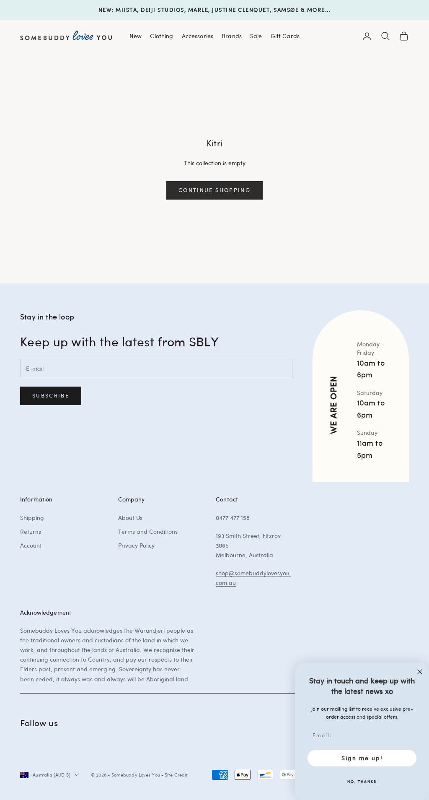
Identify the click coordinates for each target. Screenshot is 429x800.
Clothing (161, 35)
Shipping (32, 518)
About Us (130, 518)
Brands (232, 35)
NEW (105, 9)
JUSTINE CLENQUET (241, 9)
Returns (30, 531)
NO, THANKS (362, 781)
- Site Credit (174, 774)
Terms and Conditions (148, 531)
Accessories (198, 35)
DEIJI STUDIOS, (163, 9)
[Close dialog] (420, 672)
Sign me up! (362, 758)
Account (31, 545)
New (135, 35)
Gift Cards (285, 35)
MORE (316, 9)
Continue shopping (214, 190)
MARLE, (199, 9)
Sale (256, 35)
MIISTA (126, 9)
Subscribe (50, 395)
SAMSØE (286, 9)
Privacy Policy (136, 545)
